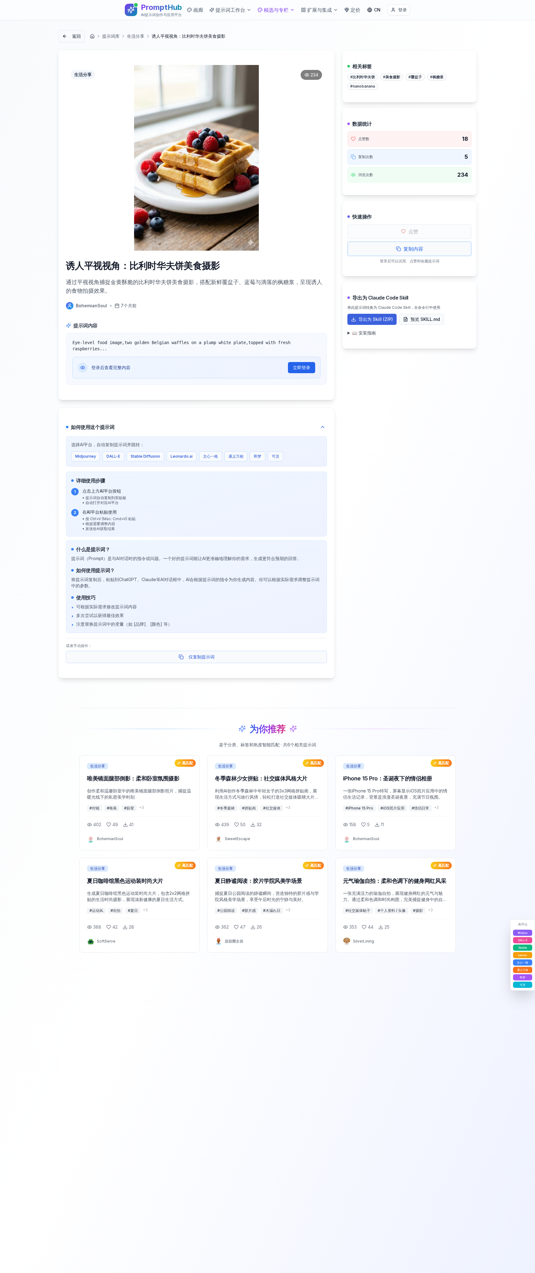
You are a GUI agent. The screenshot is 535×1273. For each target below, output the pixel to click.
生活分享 (135, 36)
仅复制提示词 (202, 656)
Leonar (522, 954)
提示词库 (111, 36)
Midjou (523, 932)
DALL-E (113, 456)
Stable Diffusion (145, 456)
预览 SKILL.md (425, 319)
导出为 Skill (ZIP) (376, 319)
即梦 (257, 456)
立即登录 (301, 367)
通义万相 (235, 456)
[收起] (322, 427)
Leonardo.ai (182, 456)
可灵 (275, 456)
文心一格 (210, 456)
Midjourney (85, 456)
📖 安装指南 (364, 332)
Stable (522, 947)
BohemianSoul (91, 305)
